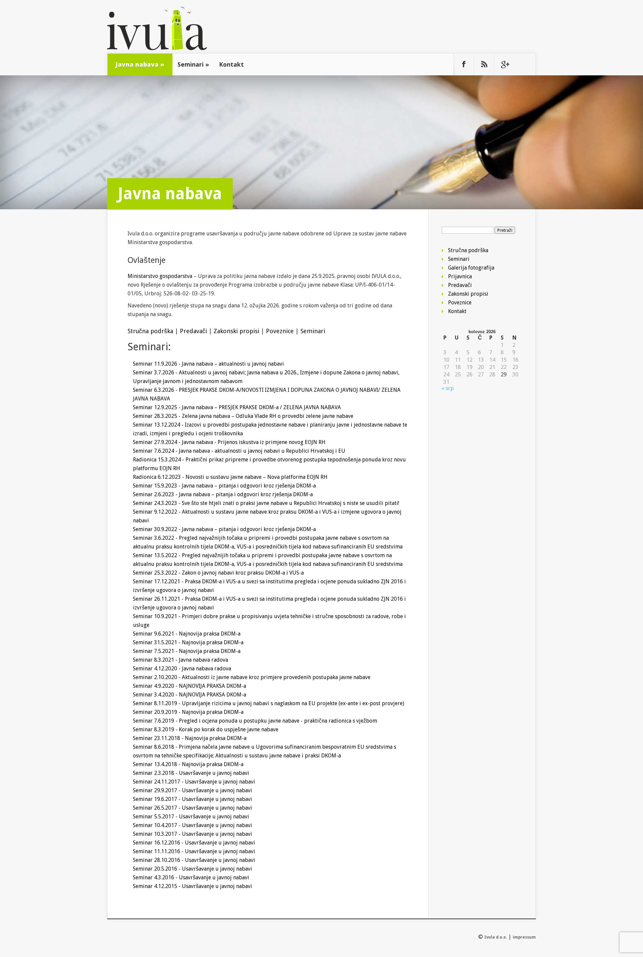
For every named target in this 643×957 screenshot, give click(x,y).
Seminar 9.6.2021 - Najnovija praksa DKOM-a (186, 634)
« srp (448, 388)
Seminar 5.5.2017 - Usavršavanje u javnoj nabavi (191, 816)
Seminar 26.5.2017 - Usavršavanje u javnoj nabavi (192, 808)
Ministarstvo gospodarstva (160, 276)
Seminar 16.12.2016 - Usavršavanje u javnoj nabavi (194, 842)
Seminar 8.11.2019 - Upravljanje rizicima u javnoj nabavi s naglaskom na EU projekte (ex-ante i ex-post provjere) (268, 703)
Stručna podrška (150, 331)
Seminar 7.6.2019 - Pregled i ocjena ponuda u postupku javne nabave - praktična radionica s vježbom (255, 721)
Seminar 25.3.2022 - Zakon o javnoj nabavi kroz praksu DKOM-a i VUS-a (218, 573)
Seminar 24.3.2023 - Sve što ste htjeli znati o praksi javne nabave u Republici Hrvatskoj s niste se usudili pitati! (266, 503)
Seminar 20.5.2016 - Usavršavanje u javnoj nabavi (192, 869)
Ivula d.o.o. (495, 937)
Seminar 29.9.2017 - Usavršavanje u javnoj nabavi (192, 790)
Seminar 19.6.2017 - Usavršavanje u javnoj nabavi (192, 799)
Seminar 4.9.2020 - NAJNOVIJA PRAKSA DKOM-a (189, 686)
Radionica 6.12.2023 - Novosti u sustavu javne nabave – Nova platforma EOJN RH (230, 477)
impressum (524, 937)
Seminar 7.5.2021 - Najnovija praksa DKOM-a (186, 651)
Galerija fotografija (471, 268)
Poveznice (280, 331)
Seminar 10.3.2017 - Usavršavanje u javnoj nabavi (192, 834)
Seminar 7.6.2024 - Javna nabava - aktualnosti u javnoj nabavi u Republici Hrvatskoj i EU (239, 451)
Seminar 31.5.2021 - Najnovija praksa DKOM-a (188, 642)
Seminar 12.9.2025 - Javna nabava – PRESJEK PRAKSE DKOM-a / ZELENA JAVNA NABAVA (237, 407)
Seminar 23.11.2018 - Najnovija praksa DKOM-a (189, 738)
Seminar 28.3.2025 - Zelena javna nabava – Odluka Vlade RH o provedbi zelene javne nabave (243, 416)
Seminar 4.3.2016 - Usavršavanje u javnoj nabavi (191, 877)
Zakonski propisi (236, 331)
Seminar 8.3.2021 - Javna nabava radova (180, 660)
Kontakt (231, 64)
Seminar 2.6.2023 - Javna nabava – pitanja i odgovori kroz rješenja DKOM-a (223, 494)
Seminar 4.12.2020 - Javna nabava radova (182, 668)
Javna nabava (140, 64)
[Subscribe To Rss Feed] (484, 64)
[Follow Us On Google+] (505, 64)
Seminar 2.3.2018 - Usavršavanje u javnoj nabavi (191, 773)
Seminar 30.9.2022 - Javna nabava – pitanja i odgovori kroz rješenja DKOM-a (224, 529)
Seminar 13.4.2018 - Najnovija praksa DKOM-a (188, 764)
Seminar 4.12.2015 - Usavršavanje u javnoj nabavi (192, 886)
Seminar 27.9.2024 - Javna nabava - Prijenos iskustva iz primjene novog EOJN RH (229, 442)
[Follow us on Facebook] (464, 64)
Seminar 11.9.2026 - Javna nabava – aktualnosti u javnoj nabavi (208, 364)
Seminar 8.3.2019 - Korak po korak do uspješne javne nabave (205, 729)
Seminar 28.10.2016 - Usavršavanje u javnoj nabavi (194, 860)
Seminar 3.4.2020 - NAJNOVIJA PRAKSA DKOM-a (189, 694)
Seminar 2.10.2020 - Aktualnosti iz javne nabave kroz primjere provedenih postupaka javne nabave (251, 677)
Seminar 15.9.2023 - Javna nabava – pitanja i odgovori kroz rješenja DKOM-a (224, 486)
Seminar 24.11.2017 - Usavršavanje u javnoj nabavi (194, 782)
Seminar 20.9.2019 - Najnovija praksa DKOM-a (188, 712)
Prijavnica (460, 276)
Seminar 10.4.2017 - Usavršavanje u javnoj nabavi (192, 825)
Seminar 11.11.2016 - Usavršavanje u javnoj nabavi (194, 851)
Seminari (193, 64)
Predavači (193, 331)
